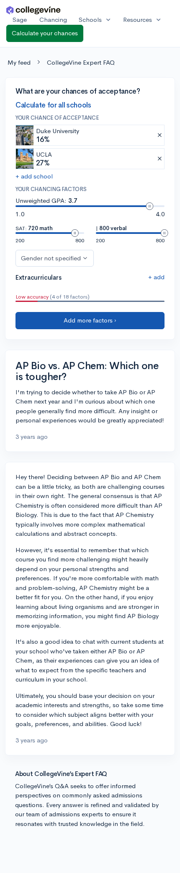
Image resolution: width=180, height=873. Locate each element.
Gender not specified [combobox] (51, 258)
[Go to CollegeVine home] (33, 10)
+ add (156, 277)
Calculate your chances (45, 33)
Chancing (53, 20)
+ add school (34, 176)
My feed (19, 62)
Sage (20, 20)
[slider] (149, 206)
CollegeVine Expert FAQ (81, 62)
